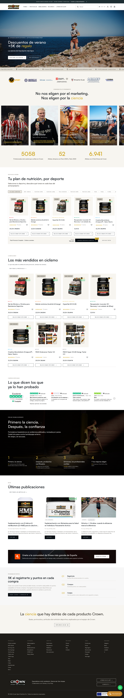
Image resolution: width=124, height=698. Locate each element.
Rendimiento (49, 643)
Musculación (49, 650)
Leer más (13, 537)
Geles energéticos (31, 643)
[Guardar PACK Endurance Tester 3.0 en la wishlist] (59, 357)
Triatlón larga (86, 191)
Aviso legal (87, 656)
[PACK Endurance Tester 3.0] (48, 334)
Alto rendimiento (50, 652)
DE (104, 6)
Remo (9, 669)
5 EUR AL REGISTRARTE (77, 1)
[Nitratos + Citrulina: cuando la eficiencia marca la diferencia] (98, 507)
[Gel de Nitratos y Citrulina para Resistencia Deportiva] (18, 206)
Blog (67, 647)
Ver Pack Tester (106, 240)
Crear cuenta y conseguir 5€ (19, 594)
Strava (105, 645)
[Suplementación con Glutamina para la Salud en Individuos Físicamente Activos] (62, 507)
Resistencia (48, 647)
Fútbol (109, 191)
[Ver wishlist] (111, 6)
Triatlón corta (74, 191)
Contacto (68, 650)
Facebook (106, 647)
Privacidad (87, 652)
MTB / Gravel (27, 191)
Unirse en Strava (102, 556)
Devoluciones (88, 650)
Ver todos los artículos (18, 492)
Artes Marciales (11, 665)
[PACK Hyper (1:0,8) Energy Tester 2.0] (76, 334)
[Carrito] (114, 6)
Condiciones (87, 643)
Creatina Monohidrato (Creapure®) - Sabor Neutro (104, 221)
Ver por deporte (34, 57)
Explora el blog (61, 625)
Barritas (28, 645)
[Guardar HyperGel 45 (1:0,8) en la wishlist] (70, 225)
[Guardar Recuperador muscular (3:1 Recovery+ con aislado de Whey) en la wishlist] (91, 225)
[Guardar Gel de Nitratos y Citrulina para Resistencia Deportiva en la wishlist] (27, 225)
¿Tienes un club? (106, 680)
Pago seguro (87, 647)
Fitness (9, 667)
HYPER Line (30, 652)
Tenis (95, 191)
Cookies (86, 654)
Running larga (51, 191)
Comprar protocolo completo (86, 240)
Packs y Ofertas (30, 654)
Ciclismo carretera (15, 191)
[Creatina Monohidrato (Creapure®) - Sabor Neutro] (105, 206)
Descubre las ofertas (17, 57)
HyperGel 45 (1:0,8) (58, 220)
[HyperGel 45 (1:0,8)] (62, 206)
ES (99, 6)
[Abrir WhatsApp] (120, 687)
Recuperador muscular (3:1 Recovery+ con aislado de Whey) (82, 221)
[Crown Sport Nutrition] (13, 7)
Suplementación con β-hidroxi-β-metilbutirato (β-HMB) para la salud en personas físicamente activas (22, 525)
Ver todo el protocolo (17, 268)
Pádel (102, 191)
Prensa (67, 645)
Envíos (86, 645)
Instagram (106, 643)
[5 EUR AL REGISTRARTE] (86, 1)
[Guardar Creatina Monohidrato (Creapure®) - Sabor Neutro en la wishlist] (113, 225)
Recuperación (30, 650)
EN (102, 6)
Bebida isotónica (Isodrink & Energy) (48, 304)
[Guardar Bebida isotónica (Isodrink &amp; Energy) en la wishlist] (48, 225)
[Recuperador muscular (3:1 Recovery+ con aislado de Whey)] (83, 206)
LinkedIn (106, 650)
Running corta (39, 191)
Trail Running (63, 191)
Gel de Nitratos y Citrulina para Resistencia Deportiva (17, 221)
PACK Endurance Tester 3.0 (45, 352)
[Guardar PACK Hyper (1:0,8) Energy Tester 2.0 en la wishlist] (87, 357)
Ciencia (67, 643)
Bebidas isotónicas (31, 647)
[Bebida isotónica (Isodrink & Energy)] (40, 206)
